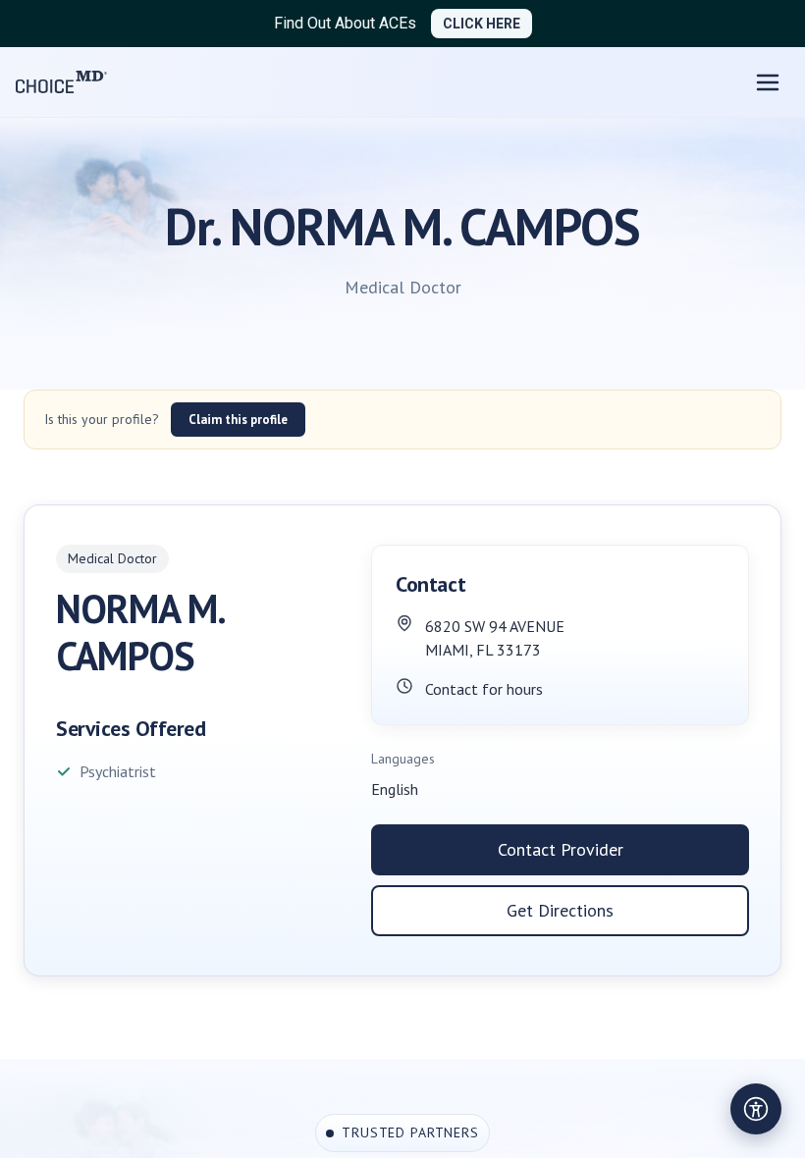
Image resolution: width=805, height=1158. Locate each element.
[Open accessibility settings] (755, 1108)
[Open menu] (767, 82)
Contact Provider (560, 849)
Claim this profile (238, 419)
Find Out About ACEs (345, 23)
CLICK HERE (481, 23)
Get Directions (560, 910)
